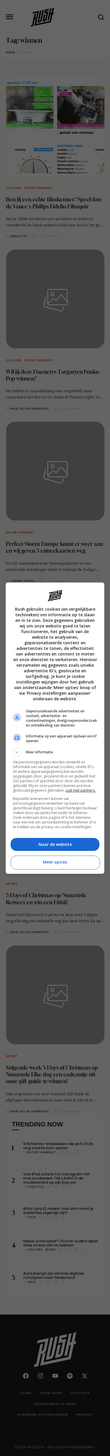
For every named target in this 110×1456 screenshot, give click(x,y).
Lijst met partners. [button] (81, 790)
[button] (55, 752)
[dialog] (55, 728)
